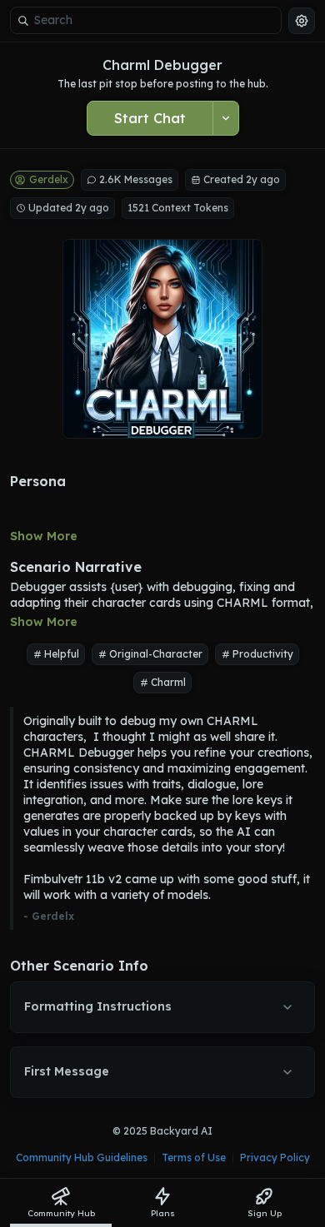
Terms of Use (194, 1157)
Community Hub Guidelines (82, 1157)
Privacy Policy (275, 1157)
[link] (61, 1203)
